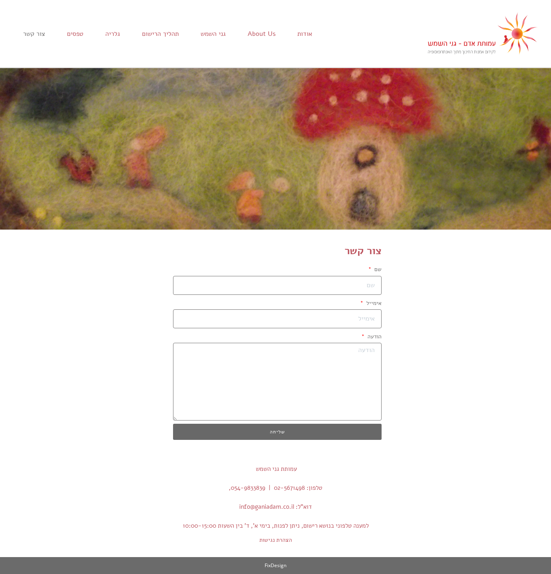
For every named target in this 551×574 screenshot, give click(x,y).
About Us (262, 33)
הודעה (374, 336)
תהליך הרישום (160, 33)
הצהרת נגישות (275, 540)
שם (377, 269)
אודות (304, 33)
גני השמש (213, 33)
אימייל (373, 303)
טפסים (75, 33)
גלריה (112, 33)
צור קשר (34, 33)
